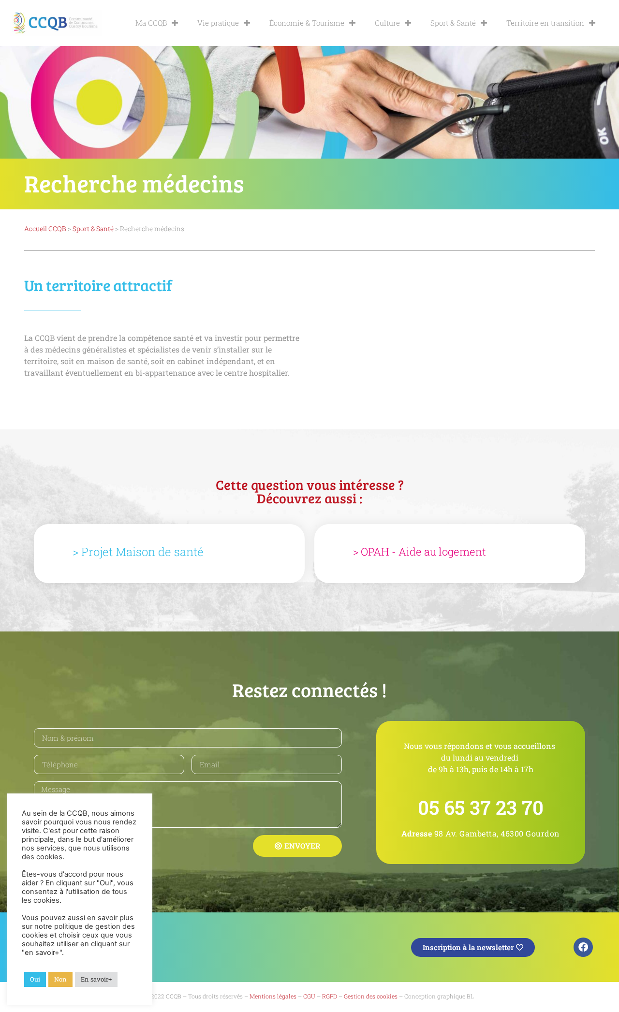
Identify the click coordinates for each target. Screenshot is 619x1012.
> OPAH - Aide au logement (419, 551)
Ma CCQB (151, 23)
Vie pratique (218, 23)
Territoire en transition (545, 23)
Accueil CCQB (45, 228)
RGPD (329, 996)
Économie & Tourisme (306, 23)
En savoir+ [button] (96, 979)
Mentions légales (273, 996)
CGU (309, 996)
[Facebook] (583, 947)
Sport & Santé (453, 23)
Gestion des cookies (371, 996)
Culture (387, 23)
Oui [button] (35, 979)
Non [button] (60, 979)
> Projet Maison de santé (138, 551)
